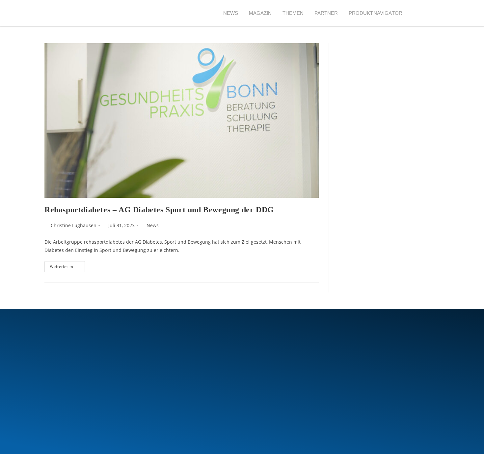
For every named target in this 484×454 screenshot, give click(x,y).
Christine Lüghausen (73, 225)
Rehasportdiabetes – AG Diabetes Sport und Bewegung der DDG (159, 209)
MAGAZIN (260, 13)
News (153, 225)
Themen (293, 13)
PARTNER (326, 13)
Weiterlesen (67, 265)
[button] (419, 13)
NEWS (230, 13)
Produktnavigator (375, 13)
